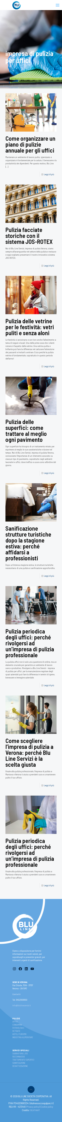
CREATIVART (34, 1110)
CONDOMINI (17, 1024)
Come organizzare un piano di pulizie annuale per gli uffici (30, 144)
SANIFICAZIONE (18, 1063)
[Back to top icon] (31, 1089)
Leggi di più (49, 174)
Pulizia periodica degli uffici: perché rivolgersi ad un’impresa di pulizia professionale (29, 643)
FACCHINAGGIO (18, 1056)
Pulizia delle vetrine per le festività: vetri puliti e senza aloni (29, 326)
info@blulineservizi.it (21, 1005)
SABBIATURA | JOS (20, 1053)
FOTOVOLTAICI (18, 1028)
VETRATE (16, 1031)
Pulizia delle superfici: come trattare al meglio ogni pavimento (26, 430)
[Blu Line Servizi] (16, 5)
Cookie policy (47, 1106)
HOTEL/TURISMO (19, 1034)
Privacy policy (33, 1106)
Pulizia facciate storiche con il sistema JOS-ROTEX (29, 235)
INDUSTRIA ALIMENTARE (22, 1037)
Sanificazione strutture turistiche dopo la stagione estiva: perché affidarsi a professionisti (28, 543)
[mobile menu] (57, 5)
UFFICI (15, 1021)
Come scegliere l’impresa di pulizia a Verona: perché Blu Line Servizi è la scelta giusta (29, 752)
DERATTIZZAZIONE (20, 1066)
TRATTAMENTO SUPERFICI (23, 1059)
